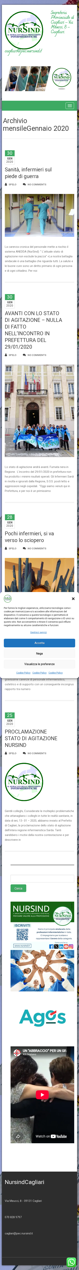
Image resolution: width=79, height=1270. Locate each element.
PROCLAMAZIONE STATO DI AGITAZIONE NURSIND (31, 738)
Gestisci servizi (38, 632)
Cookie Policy (23, 672)
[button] (73, 599)
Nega (39, 653)
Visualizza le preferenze (39, 664)
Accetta (39, 643)
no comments (37, 184)
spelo (12, 184)
